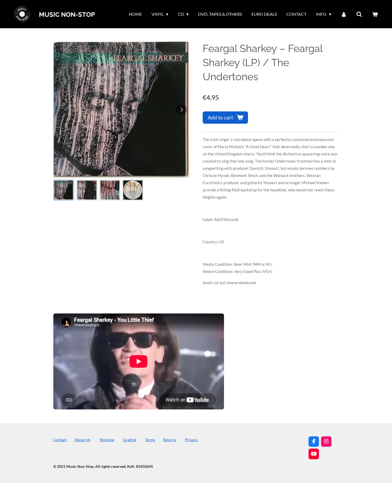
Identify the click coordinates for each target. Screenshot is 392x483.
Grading (129, 439)
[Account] (343, 14)
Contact (60, 439)
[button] (63, 190)
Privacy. (191, 439)
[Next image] (181, 109)
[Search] (359, 14)
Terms (150, 439)
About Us (82, 439)
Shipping (107, 439)
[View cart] (375, 14)
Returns (169, 439)
